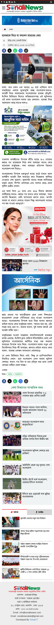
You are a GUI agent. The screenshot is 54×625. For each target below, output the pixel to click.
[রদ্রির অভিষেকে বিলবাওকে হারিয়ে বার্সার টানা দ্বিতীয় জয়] (27, 445)
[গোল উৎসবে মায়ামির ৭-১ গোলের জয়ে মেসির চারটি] (27, 402)
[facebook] (1, 2)
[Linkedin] (12, 2)
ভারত (10, 374)
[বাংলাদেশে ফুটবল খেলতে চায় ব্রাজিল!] (27, 460)
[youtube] (7, 2)
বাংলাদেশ (18, 374)
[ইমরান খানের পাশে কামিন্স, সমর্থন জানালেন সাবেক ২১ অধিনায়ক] (27, 416)
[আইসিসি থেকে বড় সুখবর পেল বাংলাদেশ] (27, 474)
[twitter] (4, 2)
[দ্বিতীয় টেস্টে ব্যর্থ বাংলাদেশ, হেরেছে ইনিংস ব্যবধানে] (27, 488)
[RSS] (15, 2)
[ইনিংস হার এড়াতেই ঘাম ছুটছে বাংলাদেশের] (27, 503)
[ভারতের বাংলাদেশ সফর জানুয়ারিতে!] (27, 431)
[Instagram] (9, 2)
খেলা (11, 29)
